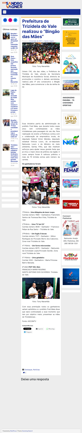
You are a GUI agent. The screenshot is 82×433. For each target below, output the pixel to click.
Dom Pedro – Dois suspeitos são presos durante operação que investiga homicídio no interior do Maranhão (14, 69)
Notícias (36, 370)
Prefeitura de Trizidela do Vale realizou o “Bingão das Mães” (41, 28)
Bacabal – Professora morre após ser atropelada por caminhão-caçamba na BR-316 (15, 41)
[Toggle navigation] (5, 12)
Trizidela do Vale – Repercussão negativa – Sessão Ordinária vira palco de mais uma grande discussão (15, 153)
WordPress (13, 431)
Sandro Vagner (49, 41)
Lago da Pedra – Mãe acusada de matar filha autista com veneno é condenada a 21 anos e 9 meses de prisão (15, 101)
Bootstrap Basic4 (27, 431)
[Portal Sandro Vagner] (12, 4)
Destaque (28, 370)
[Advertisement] (41, 105)
